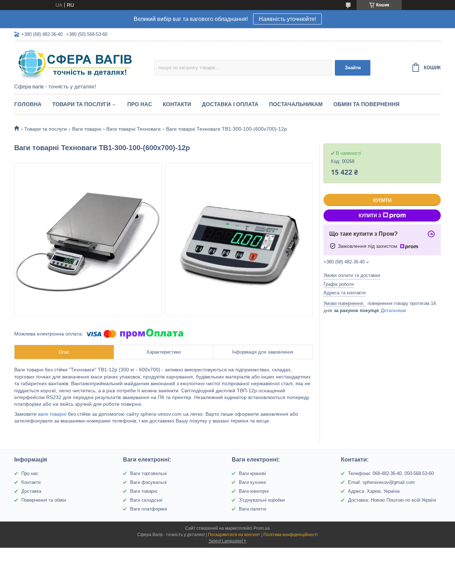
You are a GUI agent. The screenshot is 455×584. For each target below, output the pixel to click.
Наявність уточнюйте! (287, 19)
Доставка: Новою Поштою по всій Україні (392, 500)
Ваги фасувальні (148, 482)
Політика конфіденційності (290, 534)
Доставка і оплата (230, 104)
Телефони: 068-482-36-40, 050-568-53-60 (391, 473)
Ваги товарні (86, 129)
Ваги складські (146, 500)
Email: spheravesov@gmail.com (381, 482)
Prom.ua (261, 528)
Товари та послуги (81, 104)
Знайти (353, 67)
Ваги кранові (252, 473)
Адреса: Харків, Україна (374, 491)
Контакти (177, 104)
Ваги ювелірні (254, 491)
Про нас (139, 104)
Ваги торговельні (148, 473)
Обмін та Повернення (366, 104)
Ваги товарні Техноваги (133, 129)
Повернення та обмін (43, 500)
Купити (382, 200)
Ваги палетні (252, 509)
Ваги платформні (148, 509)
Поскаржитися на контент (234, 534)
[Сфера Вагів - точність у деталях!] (76, 63)
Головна (28, 104)
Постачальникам (296, 104)
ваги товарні (51, 414)
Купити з (370, 215)
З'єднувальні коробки (262, 500)
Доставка (31, 491)
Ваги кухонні (252, 482)
